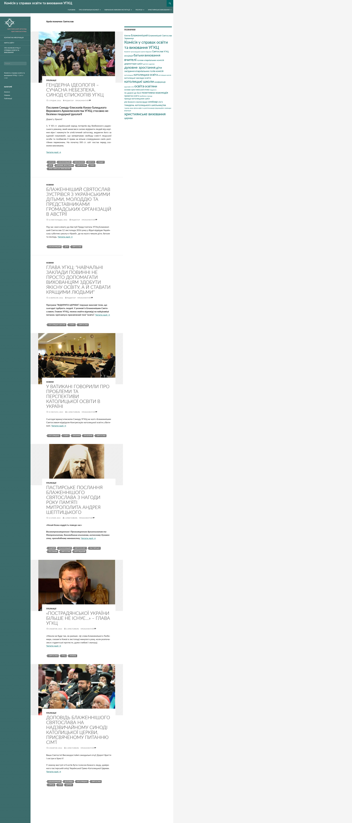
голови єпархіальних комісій (150, 60)
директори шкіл (133, 63)
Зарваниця (129, 38)
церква (69, 785)
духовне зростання (64, 165)
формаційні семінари (163, 108)
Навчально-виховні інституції (117, 10)
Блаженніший (64, 162)
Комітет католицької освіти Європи (138, 52)
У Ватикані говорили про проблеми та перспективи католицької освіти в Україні (77, 396)
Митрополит (80, 548)
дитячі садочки (149, 64)
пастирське (95, 548)
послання (53, 551)
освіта (72, 325)
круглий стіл (129, 87)
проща (149, 96)
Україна (73, 656)
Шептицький (79, 551)
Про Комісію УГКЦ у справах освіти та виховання (12, 50)
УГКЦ (64, 656)
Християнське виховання (159, 10)
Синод (51, 785)
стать (92, 165)
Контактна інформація (14, 37)
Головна (71, 10)
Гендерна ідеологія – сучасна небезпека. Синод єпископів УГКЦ (75, 90)
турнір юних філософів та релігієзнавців (139, 108)
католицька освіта (146, 74)
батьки (52, 162)
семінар (153, 101)
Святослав (81, 165)
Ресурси (139, 10)
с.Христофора (73, 412)
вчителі (91, 162)
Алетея (127, 36)
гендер (101, 162)
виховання (79, 162)
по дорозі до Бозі (132, 93)
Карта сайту (9, 43)
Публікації (51, 80)
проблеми (88, 435)
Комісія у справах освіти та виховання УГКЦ (38, 3)
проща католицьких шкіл (137, 99)
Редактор (69, 100)
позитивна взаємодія (155, 92)
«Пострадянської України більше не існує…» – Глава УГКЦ (78, 618)
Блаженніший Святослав (160, 36)
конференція (160, 82)
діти (50, 165)
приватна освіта (131, 96)
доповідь (68, 781)
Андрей (52, 548)
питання (76, 435)
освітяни (151, 86)
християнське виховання (59, 168)
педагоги (153, 90)
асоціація (128, 56)
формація (127, 110)
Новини (50, 185)
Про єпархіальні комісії (89, 10)
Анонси (7, 92)
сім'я (60, 785)
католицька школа (164, 75)
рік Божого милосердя (135, 102)
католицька (54, 435)
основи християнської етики (136, 90)
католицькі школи (57, 325)
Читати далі (53, 152)
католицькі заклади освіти (137, 78)
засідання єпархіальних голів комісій (143, 71)
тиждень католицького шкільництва (145, 105)
